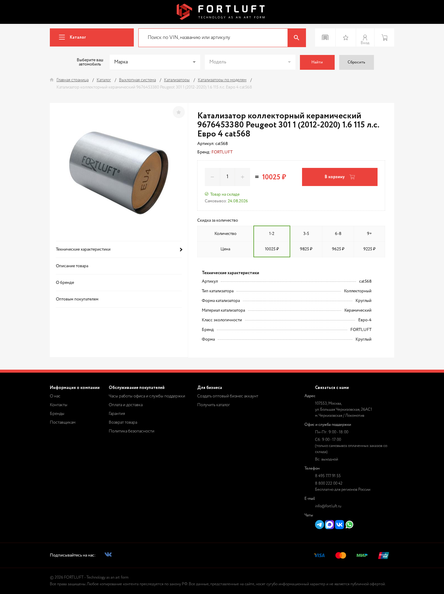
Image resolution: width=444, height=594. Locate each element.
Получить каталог (213, 405)
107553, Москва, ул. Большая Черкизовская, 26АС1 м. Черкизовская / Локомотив (343, 410)
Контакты (58, 405)
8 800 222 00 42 (329, 484)
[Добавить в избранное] (179, 112)
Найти (317, 62)
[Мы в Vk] (108, 555)
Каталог (78, 37)
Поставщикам (63, 422)
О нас (55, 396)
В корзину (335, 177)
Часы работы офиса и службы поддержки (147, 396)
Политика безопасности (131, 431)
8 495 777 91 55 (328, 476)
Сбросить (356, 62)
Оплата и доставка (126, 405)
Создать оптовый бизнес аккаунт (227, 396)
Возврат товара (123, 422)
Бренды (57, 414)
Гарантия (117, 414)
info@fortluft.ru (328, 506)
